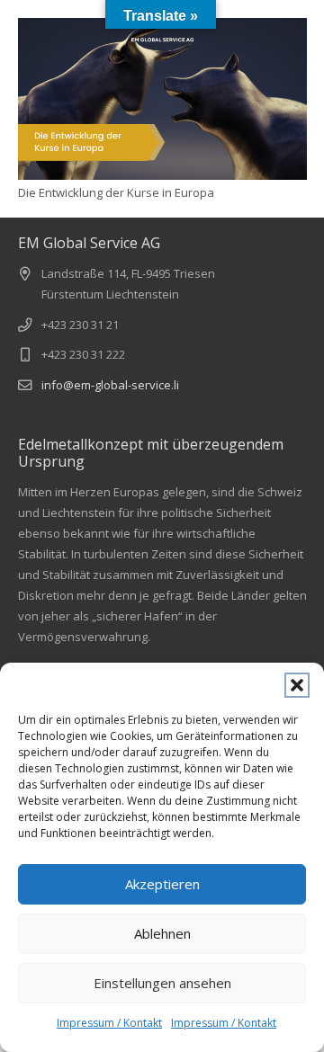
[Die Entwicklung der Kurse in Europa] (162, 99)
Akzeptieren (162, 884)
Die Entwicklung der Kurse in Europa (116, 192)
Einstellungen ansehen (162, 983)
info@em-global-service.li (110, 385)
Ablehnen (162, 933)
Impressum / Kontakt (109, 1022)
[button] (297, 685)
